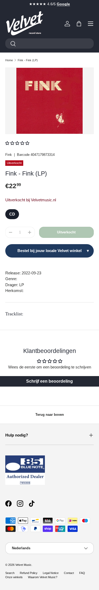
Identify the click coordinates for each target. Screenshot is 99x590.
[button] (79, 23)
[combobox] (49, 43)
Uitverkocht (66, 232)
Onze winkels (14, 577)
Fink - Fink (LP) (28, 60)
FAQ (82, 572)
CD (12, 214)
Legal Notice (51, 572)
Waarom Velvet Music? (42, 577)
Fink (8, 155)
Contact (69, 572)
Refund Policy (28, 572)
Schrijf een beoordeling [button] (49, 381)
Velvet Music (23, 564)
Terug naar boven (49, 415)
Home (9, 60)
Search (10, 572)
